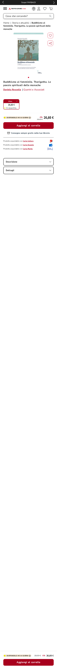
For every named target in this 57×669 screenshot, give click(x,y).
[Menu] (5, 9)
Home (6, 22)
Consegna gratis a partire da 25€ (29, 2)
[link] (34, 9)
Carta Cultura (28, 141)
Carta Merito (28, 149)
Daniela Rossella (12, 89)
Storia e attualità (20, 22)
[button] (50, 43)
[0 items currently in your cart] (51, 8)
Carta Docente (28, 145)
